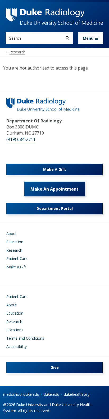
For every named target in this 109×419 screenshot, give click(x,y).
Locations (14, 329)
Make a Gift (16, 266)
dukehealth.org (76, 394)
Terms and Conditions (25, 338)
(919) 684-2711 (20, 139)
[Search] (67, 38)
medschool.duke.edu (21, 394)
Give (55, 367)
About (11, 233)
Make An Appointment (54, 189)
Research (14, 250)
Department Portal (55, 208)
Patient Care (17, 258)
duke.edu (51, 394)
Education (14, 241)
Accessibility (16, 346)
